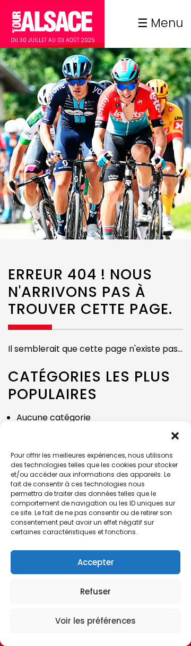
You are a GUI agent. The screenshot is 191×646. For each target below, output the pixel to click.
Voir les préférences (95, 620)
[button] (175, 434)
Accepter (95, 562)
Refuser (95, 591)
